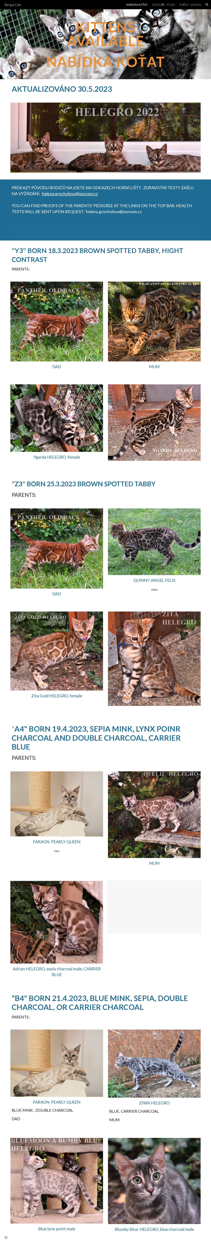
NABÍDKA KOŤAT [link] (137, 4)
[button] (207, 5)
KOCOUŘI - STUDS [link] (163, 4)
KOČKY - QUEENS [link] (190, 4)
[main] (105, 44)
